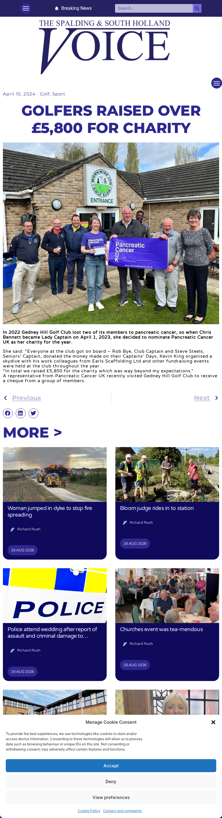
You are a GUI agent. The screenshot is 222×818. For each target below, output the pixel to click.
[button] (213, 722)
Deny (111, 781)
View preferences (111, 797)
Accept (111, 765)
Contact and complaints (122, 810)
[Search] (197, 8)
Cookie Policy (89, 810)
